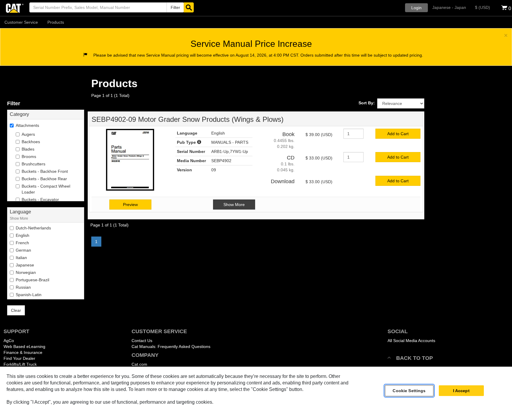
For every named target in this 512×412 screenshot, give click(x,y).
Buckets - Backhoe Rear (44, 178)
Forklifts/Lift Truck (20, 364)
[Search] (189, 7)
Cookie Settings (409, 390)
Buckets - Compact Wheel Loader (46, 189)
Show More (19, 218)
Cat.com (139, 364)
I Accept (461, 390)
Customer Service (21, 22)
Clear (16, 310)
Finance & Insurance (23, 352)
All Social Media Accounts (411, 340)
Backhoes (31, 141)
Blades (28, 149)
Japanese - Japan (449, 7)
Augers (28, 134)
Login (416, 7)
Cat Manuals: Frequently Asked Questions (171, 346)
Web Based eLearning (24, 346)
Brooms (29, 156)
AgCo (9, 340)
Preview (130, 204)
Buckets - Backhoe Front (45, 171)
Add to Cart (398, 133)
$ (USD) (482, 7)
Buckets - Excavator (40, 199)
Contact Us (142, 340)
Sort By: (367, 102)
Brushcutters (33, 164)
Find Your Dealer (19, 358)
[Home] (15, 7)
